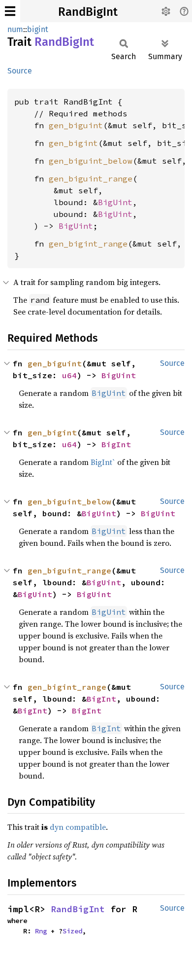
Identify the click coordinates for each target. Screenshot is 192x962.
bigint (37, 29)
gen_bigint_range (88, 244)
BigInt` (103, 462)
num (15, 29)
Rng (41, 930)
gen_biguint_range (90, 178)
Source (19, 70)
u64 (69, 375)
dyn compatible (78, 826)
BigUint (115, 202)
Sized (72, 930)
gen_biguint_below (90, 161)
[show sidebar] (10, 11)
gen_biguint (76, 125)
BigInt (116, 444)
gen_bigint (73, 143)
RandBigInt (88, 12)
